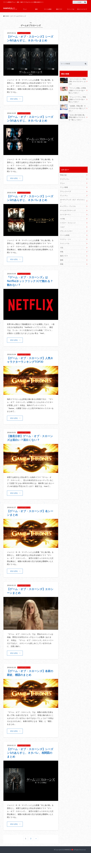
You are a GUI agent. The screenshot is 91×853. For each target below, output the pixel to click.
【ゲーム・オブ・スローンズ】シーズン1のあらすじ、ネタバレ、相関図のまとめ (30, 752)
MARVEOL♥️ (69, 850)
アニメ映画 (64, 187)
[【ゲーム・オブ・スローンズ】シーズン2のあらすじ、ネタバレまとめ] (30, 235)
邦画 (61, 264)
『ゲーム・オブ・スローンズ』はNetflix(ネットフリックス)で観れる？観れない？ (30, 281)
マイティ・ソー (65, 239)
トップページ (13, 9)
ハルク (62, 227)
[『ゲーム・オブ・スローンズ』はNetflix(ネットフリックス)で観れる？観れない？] (30, 318)
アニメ (25, 9)
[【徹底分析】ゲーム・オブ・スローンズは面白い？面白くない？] (30, 471)
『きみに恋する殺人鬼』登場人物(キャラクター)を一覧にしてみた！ (77, 117)
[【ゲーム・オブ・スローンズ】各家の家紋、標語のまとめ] (30, 706)
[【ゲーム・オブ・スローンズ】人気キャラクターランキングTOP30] (30, 393)
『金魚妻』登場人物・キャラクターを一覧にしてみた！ (77, 108)
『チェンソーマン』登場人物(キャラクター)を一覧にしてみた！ (77, 99)
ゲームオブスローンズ (68, 210)
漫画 (36, 9)
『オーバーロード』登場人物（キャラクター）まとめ (77, 81)
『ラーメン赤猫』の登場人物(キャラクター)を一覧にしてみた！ (77, 90)
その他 (62, 219)
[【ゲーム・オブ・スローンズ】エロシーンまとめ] (30, 628)
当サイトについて (82, 9)
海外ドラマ (59, 9)
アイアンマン (64, 179)
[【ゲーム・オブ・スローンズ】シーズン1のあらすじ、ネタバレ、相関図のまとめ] (30, 799)
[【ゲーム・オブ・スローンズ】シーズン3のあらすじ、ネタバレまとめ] (30, 154)
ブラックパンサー (66, 231)
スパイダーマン (65, 214)
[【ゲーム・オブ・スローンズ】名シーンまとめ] (30, 546)
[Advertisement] (74, 40)
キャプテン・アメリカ (68, 206)
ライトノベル (70, 9)
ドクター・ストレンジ (68, 223)
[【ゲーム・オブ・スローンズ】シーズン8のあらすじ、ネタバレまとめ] (30, 74)
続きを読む (14, 99)
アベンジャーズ (65, 191)
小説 (61, 247)
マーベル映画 (47, 9)
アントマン (64, 195)
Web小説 (63, 175)
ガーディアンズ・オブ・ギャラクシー (72, 201)
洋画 (61, 252)
